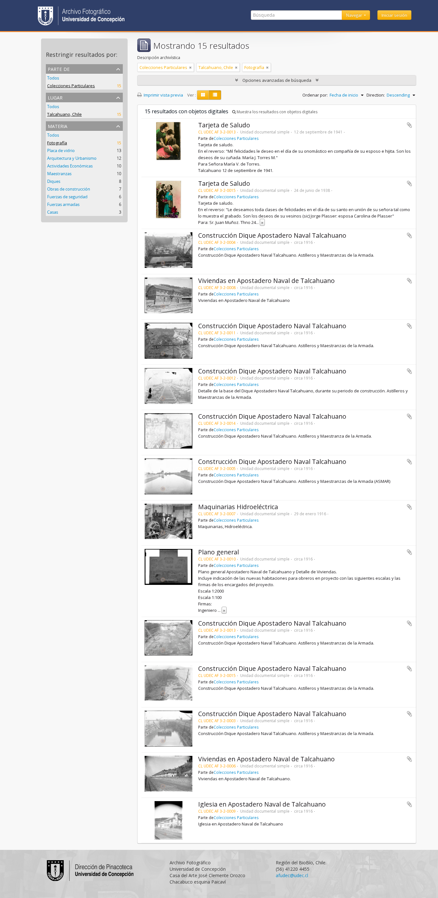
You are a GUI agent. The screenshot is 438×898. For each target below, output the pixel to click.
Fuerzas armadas (63, 204)
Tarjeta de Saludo (224, 125)
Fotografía (57, 143)
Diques (53, 181)
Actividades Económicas (70, 166)
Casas (52, 212)
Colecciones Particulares (71, 86)
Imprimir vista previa (163, 95)
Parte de (59, 68)
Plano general (218, 552)
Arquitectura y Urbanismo (72, 158)
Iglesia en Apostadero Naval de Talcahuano (262, 804)
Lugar (55, 97)
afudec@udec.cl (292, 875)
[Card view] (203, 95)
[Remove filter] (190, 67)
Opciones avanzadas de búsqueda (276, 80)
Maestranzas (59, 173)
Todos (53, 78)
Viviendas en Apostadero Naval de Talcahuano (266, 280)
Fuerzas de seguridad (67, 197)
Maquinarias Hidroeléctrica (238, 506)
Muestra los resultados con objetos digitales (276, 112)
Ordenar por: (315, 95)
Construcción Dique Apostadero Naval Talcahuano (272, 235)
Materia (57, 125)
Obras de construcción (68, 189)
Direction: (375, 95)
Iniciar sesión (394, 15)
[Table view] (215, 95)
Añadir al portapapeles (409, 125)
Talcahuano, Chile (64, 114)
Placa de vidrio (61, 150)
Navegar (354, 15)
